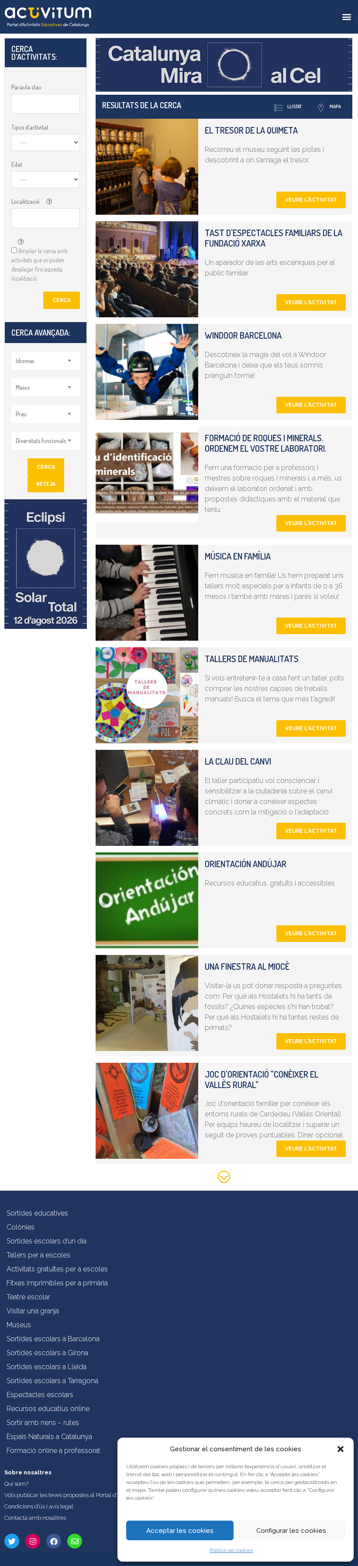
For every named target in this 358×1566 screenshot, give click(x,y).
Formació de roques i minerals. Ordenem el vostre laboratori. (266, 443)
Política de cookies (231, 1550)
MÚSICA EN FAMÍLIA (238, 556)
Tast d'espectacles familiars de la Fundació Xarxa (273, 238)
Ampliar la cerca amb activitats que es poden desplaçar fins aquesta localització (39, 264)
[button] (340, 1449)
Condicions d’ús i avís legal (38, 1506)
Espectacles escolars (40, 1395)
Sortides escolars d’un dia (46, 1241)
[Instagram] (32, 1541)
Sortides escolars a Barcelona (53, 1339)
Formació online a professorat (53, 1450)
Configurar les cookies (291, 1531)
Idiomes (25, 360)
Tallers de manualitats (252, 658)
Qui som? (16, 1483)
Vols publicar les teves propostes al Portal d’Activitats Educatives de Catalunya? (106, 1495)
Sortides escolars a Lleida (46, 1367)
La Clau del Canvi (238, 761)
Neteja (45, 484)
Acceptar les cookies (179, 1531)
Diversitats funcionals (41, 440)
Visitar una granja (33, 1311)
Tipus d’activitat (29, 127)
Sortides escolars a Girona (47, 1353)
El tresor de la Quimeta (251, 130)
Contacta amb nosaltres (35, 1517)
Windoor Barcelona (243, 335)
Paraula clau (26, 87)
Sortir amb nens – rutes (43, 1422)
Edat (16, 164)
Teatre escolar (28, 1297)
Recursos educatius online (48, 1409)
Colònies (20, 1227)
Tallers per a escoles (38, 1255)
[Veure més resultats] (224, 1178)
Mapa (335, 106)
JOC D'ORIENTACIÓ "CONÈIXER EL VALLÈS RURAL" (261, 1079)
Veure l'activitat (311, 200)
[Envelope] (74, 1541)
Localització (25, 201)
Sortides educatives (37, 1213)
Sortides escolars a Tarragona (52, 1381)
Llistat (294, 106)
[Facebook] (53, 1541)
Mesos (23, 387)
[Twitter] (11, 1541)
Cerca (61, 300)
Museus (19, 1325)
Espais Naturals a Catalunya (49, 1436)
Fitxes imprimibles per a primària (57, 1283)
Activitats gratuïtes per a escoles (57, 1269)
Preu (21, 414)
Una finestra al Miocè (247, 966)
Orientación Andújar (245, 863)
